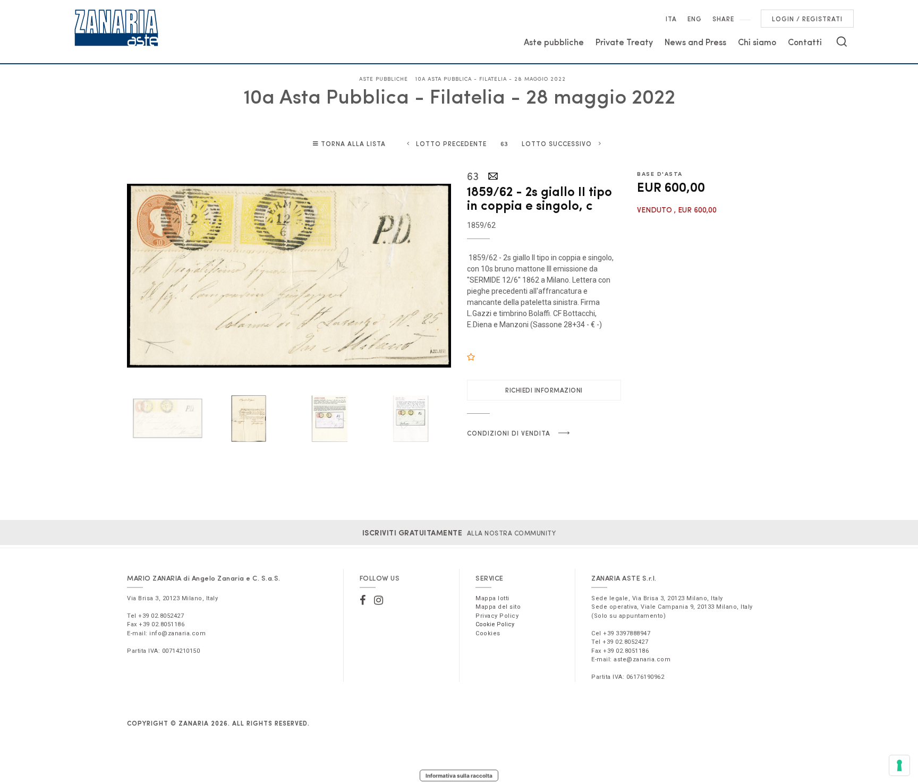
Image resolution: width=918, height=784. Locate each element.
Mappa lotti (492, 598)
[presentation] (143, 275)
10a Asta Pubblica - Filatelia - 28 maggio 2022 (490, 78)
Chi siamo (757, 41)
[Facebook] (363, 600)
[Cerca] (842, 41)
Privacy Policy (496, 615)
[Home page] (116, 27)
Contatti (805, 41)
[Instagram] (379, 600)
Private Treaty (624, 41)
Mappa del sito (498, 606)
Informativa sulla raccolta (459, 775)
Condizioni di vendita (508, 433)
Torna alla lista (353, 143)
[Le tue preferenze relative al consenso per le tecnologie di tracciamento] (899, 765)
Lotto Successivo (557, 143)
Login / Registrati (807, 18)
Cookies (487, 633)
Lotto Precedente (451, 143)
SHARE (723, 18)
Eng (694, 18)
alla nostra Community (459, 533)
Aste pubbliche (554, 41)
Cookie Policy (494, 624)
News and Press (695, 41)
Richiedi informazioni (544, 390)
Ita (671, 18)
